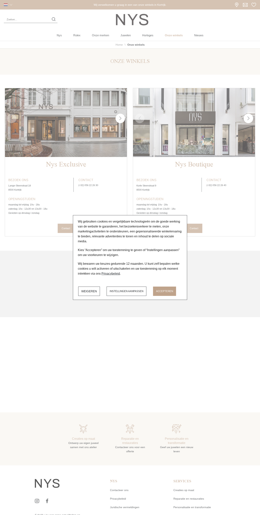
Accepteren (164, 291)
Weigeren (89, 291)
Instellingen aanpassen (126, 291)
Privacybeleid (110, 273)
